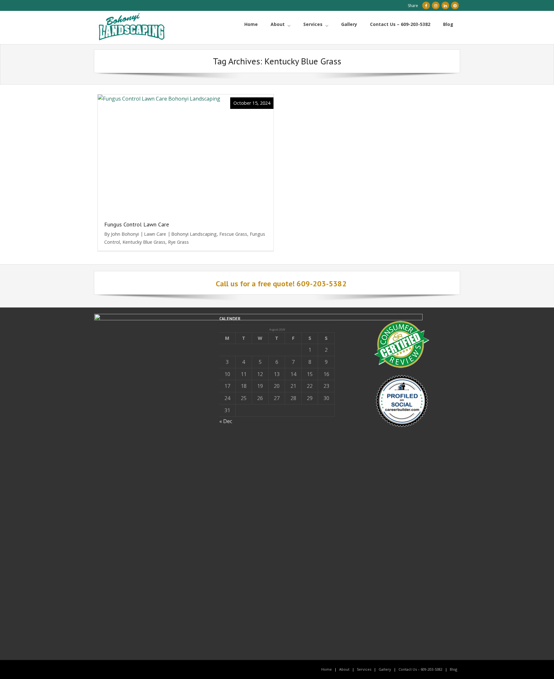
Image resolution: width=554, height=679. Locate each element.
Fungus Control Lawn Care (136, 224)
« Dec (225, 421)
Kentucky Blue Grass (143, 242)
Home (326, 669)
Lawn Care (155, 234)
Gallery (385, 669)
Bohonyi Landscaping (194, 234)
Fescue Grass (233, 234)
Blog (453, 669)
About (344, 669)
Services (364, 669)
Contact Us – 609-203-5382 (420, 669)
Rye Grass (178, 242)
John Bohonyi (125, 234)
